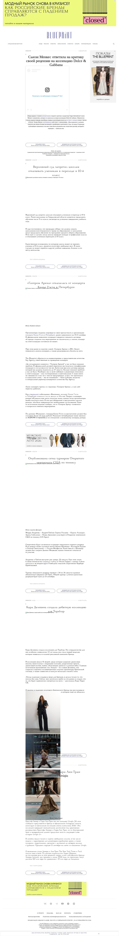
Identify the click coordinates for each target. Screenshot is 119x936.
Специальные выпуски (15, 43)
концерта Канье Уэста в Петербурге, (40, 335)
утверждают (34, 394)
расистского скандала (71, 120)
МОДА (33, 600)
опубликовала (47, 122)
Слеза (64, 155)
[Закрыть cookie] (98, 933)
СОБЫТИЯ (34, 160)
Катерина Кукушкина (39, 259)
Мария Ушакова (37, 865)
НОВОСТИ (28, 50)
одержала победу (50, 561)
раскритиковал (46, 116)
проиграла (30, 563)
